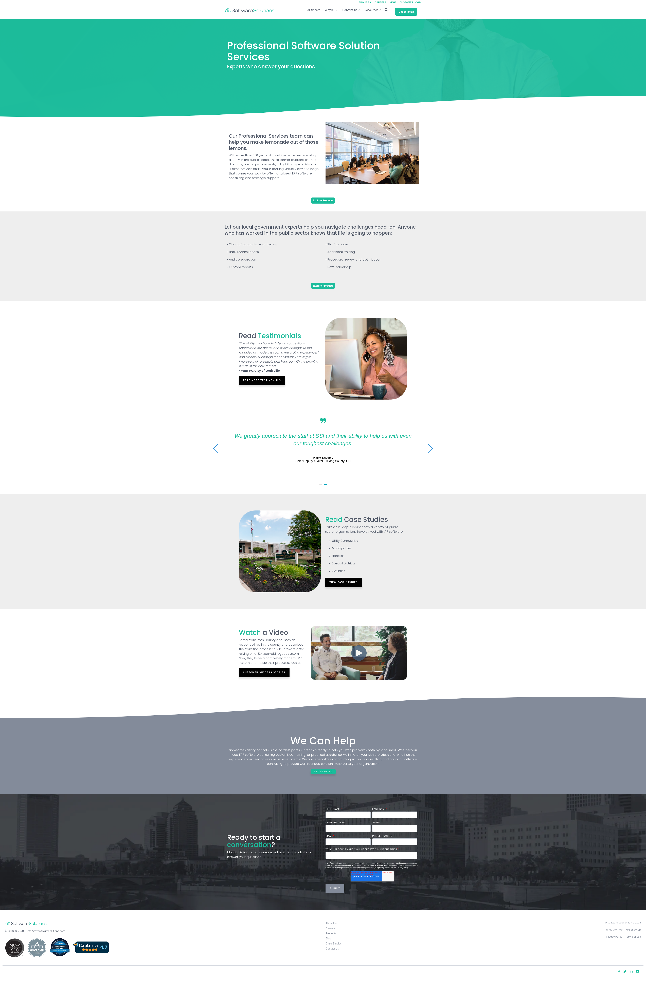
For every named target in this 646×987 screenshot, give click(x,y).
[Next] (428, 448)
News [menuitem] (392, 2)
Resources (371, 10)
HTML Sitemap (614, 929)
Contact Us (349, 10)
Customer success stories (264, 672)
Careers (330, 928)
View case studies (343, 582)
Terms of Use (633, 936)
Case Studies (334, 943)
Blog (328, 938)
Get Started (323, 771)
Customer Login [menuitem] (410, 2)
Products (331, 933)
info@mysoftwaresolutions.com (46, 931)
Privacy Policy (614, 936)
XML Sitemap (633, 929)
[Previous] (217, 448)
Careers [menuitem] (380, 2)
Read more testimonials (262, 380)
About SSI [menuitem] (365, 2)
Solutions (312, 10)
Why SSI (330, 10)
